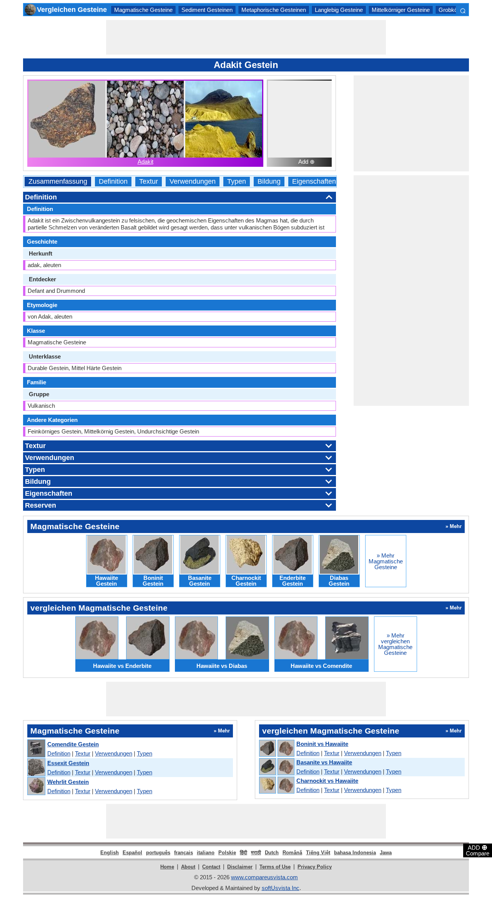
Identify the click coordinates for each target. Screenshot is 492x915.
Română (292, 852)
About (188, 867)
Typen (236, 181)
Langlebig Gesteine (339, 10)
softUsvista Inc (280, 888)
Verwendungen (193, 181)
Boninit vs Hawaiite (322, 744)
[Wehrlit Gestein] (36, 786)
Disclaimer (240, 867)
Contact (211, 867)
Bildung (269, 181)
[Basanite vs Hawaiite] (276, 767)
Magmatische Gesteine (143, 10)
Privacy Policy (315, 867)
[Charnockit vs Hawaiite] (276, 785)
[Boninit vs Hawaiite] (276, 748)
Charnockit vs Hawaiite (327, 780)
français (183, 852)
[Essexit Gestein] (36, 767)
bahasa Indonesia (355, 852)
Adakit (145, 161)
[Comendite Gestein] (36, 748)
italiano (205, 852)
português (158, 852)
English (109, 852)
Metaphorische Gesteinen (273, 10)
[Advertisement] (246, 37)
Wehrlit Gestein (68, 782)
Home (167, 867)
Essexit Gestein (68, 763)
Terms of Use (275, 867)
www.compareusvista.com (264, 877)
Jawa (386, 852)
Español (132, 852)
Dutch (272, 852)
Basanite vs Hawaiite (324, 762)
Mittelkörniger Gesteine (401, 10)
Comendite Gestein (73, 744)
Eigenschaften (314, 181)
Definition (113, 181)
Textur (148, 181)
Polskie (227, 852)
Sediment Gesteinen (207, 10)
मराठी (256, 852)
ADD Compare (477, 850)
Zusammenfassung (57, 181)
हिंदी (243, 852)
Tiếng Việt (318, 852)
